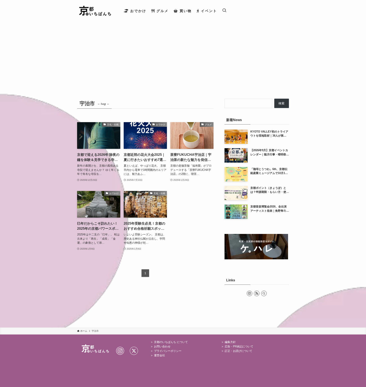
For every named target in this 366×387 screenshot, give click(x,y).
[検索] (264, 293)
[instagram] (249, 293)
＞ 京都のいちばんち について (169, 342)
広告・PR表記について (239, 346)
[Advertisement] (183, 53)
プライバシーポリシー (168, 350)
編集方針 (230, 342)
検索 (281, 103)
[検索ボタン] (224, 11)
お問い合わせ (162, 346)
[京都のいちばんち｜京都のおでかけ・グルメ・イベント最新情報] (95, 10)
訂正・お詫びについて (238, 350)
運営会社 (159, 355)
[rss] (256, 293)
